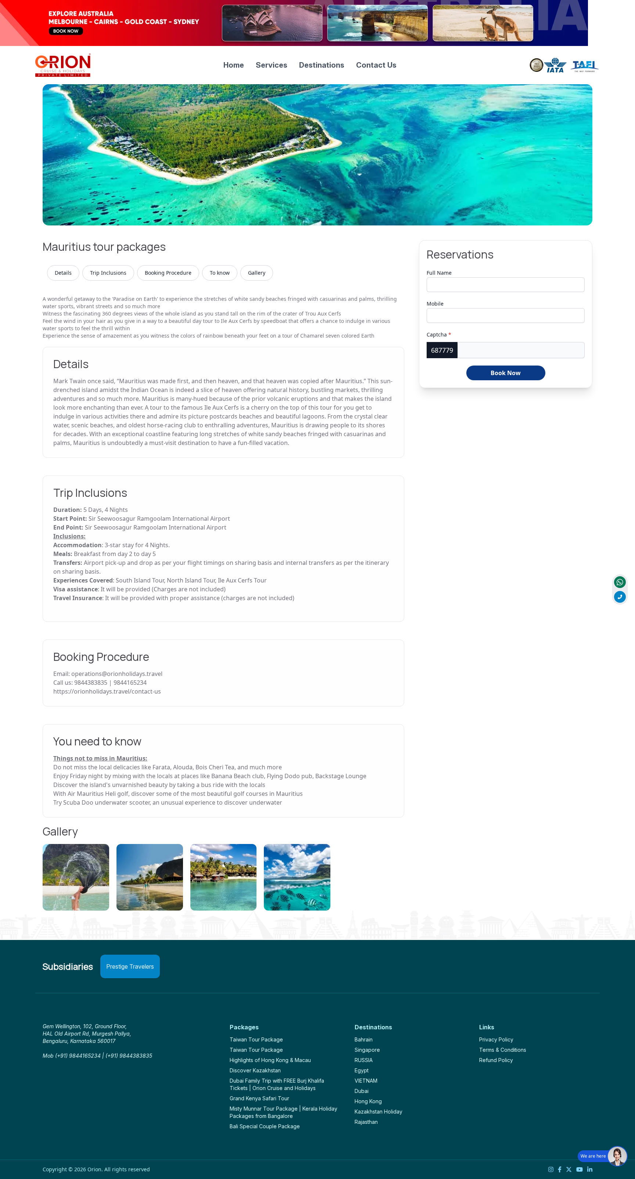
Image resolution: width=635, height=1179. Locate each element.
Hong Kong (368, 1101)
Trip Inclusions (108, 272)
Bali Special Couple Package (265, 1126)
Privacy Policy (496, 1039)
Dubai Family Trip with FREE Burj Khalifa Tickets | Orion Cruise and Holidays (277, 1084)
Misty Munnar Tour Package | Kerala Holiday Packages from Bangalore (283, 1112)
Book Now (506, 373)
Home (233, 65)
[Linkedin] (589, 1169)
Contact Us (376, 65)
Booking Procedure (168, 272)
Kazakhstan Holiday (378, 1111)
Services (271, 65)
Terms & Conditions (502, 1050)
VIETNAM (366, 1081)
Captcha (439, 334)
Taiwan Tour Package (256, 1039)
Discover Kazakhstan (255, 1070)
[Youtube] (579, 1169)
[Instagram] (550, 1169)
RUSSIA (364, 1060)
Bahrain (364, 1039)
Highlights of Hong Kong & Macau (270, 1060)
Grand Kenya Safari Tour (259, 1098)
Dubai (362, 1091)
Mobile (435, 303)
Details (63, 272)
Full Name (439, 272)
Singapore (367, 1050)
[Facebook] (560, 1169)
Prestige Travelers (130, 966)
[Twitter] (569, 1169)
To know (220, 272)
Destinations (321, 65)
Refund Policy (496, 1060)
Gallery (256, 272)
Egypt (362, 1070)
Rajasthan (366, 1122)
